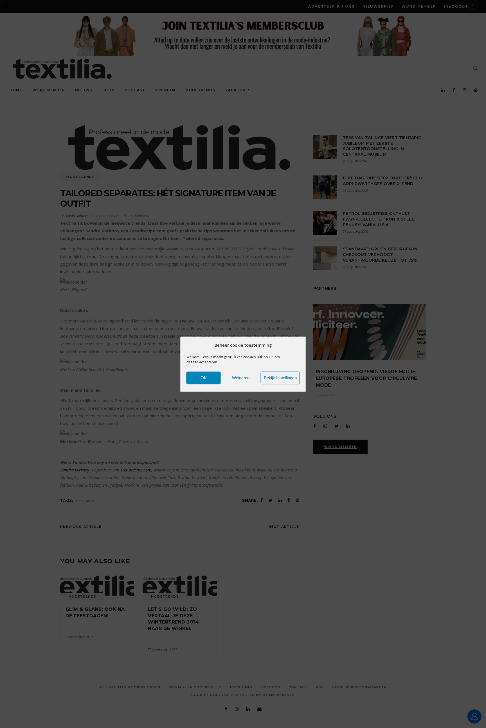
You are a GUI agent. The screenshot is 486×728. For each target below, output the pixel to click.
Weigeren (240, 377)
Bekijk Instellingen (280, 377)
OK (204, 377)
